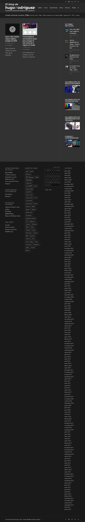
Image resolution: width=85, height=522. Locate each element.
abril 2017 (67, 388)
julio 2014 (67, 458)
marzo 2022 (67, 268)
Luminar (28, 224)
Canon (35, 186)
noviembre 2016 (69, 399)
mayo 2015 (67, 436)
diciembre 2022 (68, 248)
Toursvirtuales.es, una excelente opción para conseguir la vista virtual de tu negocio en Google (30, 41)
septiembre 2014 (69, 454)
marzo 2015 (67, 441)
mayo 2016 (67, 412)
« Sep (46, 190)
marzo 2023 (67, 242)
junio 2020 (67, 306)
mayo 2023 (67, 237)
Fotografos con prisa (10, 177)
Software (28, 238)
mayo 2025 (67, 195)
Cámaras (28, 206)
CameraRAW (29, 186)
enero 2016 (67, 421)
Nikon (32, 227)
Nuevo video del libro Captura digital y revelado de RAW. (12, 39)
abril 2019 (67, 334)
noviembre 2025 (69, 186)
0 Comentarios (8, 45)
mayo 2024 (67, 215)
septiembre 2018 (69, 350)
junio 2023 (67, 235)
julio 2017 (67, 381)
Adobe (31, 171)
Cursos (35, 203)
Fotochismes (8, 194)
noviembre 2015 (69, 425)
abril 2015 (67, 439)
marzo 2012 (67, 509)
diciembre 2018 (68, 343)
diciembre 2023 (68, 224)
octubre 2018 (68, 348)
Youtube (33, 247)
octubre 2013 (68, 478)
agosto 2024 (67, 208)
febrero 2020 (68, 315)
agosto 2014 (67, 456)
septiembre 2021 (69, 281)
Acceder (7, 225)
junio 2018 (67, 357)
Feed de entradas (10, 227)
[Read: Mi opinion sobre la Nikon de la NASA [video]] (67, 56)
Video (36, 241)
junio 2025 (67, 193)
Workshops (36, 244)
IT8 (27, 221)
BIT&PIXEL (29, 180)
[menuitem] (27, 7)
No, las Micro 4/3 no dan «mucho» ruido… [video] (75, 68)
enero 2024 (67, 222)
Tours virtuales (29, 241)
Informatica (29, 215)
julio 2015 (67, 432)
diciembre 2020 (68, 295)
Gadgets (33, 209)
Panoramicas (29, 233)
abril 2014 (67, 465)
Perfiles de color (9, 179)
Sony (33, 238)
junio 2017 (67, 383)
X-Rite (27, 247)
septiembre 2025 (69, 191)
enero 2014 (67, 472)
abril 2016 (67, 414)
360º (27, 171)
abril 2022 (67, 266)
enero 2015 (67, 445)
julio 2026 (67, 171)
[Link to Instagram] (78, 1)
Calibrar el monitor (10, 175)
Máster (27, 227)
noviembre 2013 (69, 476)
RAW (27, 236)
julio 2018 (67, 354)
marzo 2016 (67, 416)
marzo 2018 (67, 363)
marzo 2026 (67, 177)
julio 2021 (67, 284)
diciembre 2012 (68, 498)
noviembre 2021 (69, 277)
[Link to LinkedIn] (71, 1)
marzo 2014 (67, 467)
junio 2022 (67, 261)
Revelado (32, 236)
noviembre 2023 (69, 226)
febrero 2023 (68, 244)
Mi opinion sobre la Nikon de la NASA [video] (74, 57)
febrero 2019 (68, 339)
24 (50, 182)
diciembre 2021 (68, 275)
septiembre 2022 (69, 255)
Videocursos (29, 244)
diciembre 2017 (68, 370)
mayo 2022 (67, 264)
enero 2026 (67, 182)
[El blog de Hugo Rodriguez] (20, 7)
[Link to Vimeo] (75, 1)
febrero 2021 (68, 290)
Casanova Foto (29, 197)
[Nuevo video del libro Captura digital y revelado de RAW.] (12, 29)
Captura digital (29, 189)
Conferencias (29, 203)
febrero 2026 (68, 180)
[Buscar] (78, 7)
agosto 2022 (67, 257)
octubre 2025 (68, 189)
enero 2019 (67, 341)
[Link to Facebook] (65, 1)
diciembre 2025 (68, 184)
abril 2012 (67, 507)
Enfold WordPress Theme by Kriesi (31, 519)
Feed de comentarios (11, 229)
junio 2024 (67, 213)
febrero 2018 (68, 365)
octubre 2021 (68, 279)
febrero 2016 (68, 419)
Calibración (28, 183)
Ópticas (27, 250)
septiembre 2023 (69, 231)
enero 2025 (67, 202)
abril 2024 (67, 217)
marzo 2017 (67, 390)
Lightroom (32, 221)
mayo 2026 (67, 173)
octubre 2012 (68, 503)
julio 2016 (67, 407)
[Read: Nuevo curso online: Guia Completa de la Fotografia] (67, 30)
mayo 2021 (67, 286)
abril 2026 (67, 175)
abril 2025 (67, 197)
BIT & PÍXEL (9, 172)
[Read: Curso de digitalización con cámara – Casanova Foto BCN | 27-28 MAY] (67, 41)
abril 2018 (67, 361)
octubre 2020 (68, 299)
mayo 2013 (67, 489)
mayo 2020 (67, 308)
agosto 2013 (67, 483)
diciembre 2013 (68, 474)
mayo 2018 (67, 359)
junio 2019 (67, 330)
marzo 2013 (67, 494)
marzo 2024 (67, 219)
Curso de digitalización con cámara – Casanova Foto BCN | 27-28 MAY (75, 44)
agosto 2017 (67, 379)
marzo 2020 (67, 312)
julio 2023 (67, 233)
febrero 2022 (68, 270)
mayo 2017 (67, 385)
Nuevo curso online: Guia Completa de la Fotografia (75, 31)
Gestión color (29, 212)
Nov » (50, 190)
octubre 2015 (68, 427)
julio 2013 (67, 485)
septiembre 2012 (69, 505)
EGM (33, 206)
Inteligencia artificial (31, 218)
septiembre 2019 (69, 323)
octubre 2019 (68, 321)
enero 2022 (67, 273)
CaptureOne (29, 192)
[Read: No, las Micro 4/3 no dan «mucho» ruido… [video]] (67, 67)
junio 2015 (67, 434)
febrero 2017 (68, 392)
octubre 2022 (68, 253)
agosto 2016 (67, 405)
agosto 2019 (67, 326)
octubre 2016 (68, 401)
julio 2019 (67, 328)
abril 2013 (67, 492)
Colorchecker (29, 200)
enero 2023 (67, 246)
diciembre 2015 (68, 423)
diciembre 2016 (68, 396)
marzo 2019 (67, 337)
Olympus (28, 230)
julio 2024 (67, 211)
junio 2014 (67, 461)
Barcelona (28, 174)
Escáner (28, 209)
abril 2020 (67, 310)
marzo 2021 (67, 288)
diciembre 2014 (68, 447)
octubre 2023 (68, 228)
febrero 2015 (68, 443)
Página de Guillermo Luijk (12, 216)
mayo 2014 (67, 463)
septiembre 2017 (69, 377)
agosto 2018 (67, 352)
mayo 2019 (67, 332)
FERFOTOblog (9, 214)
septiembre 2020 (69, 301)
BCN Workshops (30, 177)
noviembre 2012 (69, 500)
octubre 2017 (68, 374)
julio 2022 (67, 259)
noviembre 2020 (69, 297)
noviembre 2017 (69, 372)
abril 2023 (67, 239)
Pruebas (36, 233)
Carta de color (29, 195)
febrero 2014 (68, 469)
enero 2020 (67, 317)
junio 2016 (67, 410)
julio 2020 (67, 304)
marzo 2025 (67, 200)
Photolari (7, 196)
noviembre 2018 (69, 346)
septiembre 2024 (69, 206)
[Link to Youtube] (68, 1)
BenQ (37, 177)
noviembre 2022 (69, 250)
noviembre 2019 (69, 319)
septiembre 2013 (69, 480)
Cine (36, 197)
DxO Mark (8, 211)
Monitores (34, 224)
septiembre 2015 (69, 430)
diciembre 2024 (68, 204)
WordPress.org (9, 231)
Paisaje (33, 230)
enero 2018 (67, 368)
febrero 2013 (68, 496)
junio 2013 (67, 487)
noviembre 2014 (69, 450)
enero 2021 (67, 292)
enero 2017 (67, 394)
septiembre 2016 (69, 403)
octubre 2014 (68, 452)
